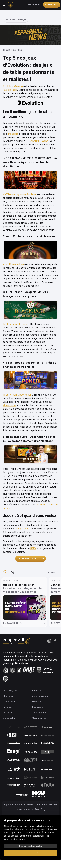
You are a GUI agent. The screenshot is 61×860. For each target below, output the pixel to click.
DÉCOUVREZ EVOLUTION (30, 558)
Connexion (33, 4)
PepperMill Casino (38, 140)
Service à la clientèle (46, 804)
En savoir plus (12, 623)
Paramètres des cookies (30, 846)
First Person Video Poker (17, 394)
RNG (33, 548)
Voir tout (51, 572)
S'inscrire (51, 4)
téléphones (22, 528)
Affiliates (28, 804)
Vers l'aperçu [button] (18, 19)
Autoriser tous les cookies (30, 853)
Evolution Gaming (13, 86)
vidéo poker (9, 405)
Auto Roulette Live (13, 264)
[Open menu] (4, 5)
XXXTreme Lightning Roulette (19, 194)
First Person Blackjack (15, 324)
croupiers (13, 133)
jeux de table (10, 89)
